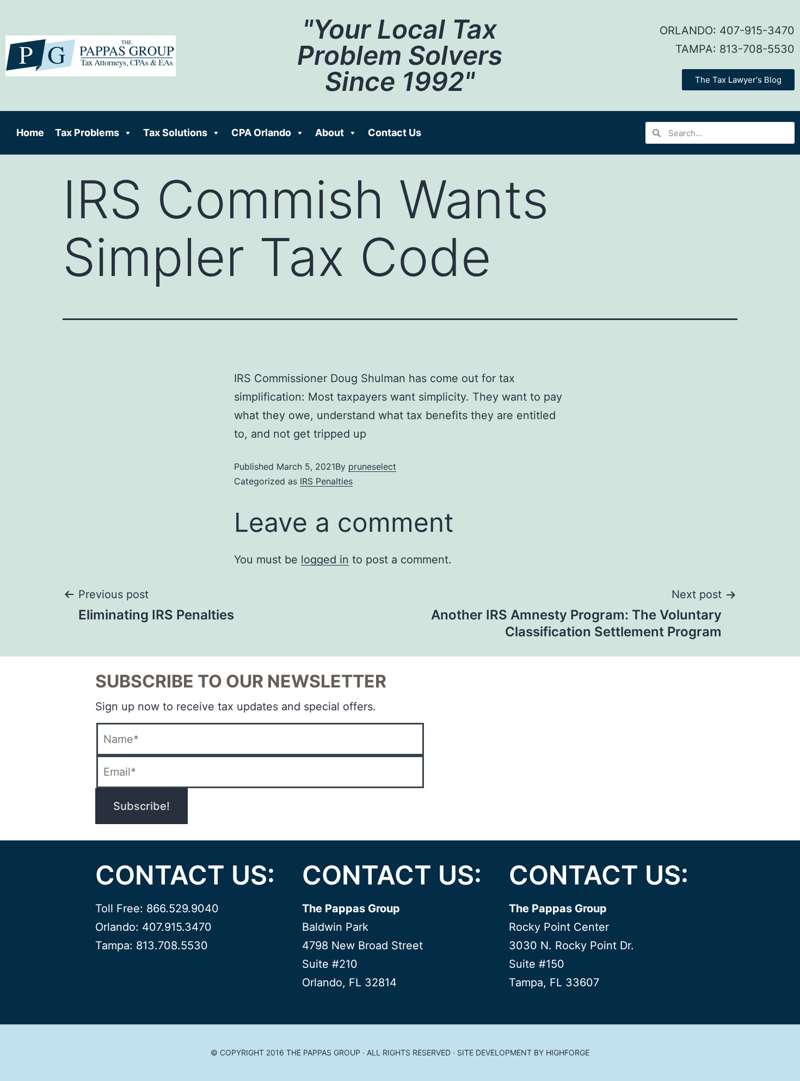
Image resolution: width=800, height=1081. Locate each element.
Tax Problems (87, 132)
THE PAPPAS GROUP (323, 1052)
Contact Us (394, 132)
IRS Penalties (326, 481)
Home (30, 132)
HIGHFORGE (567, 1052)
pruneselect (372, 466)
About (329, 132)
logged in (325, 559)
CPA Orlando (261, 132)
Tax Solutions (175, 132)
